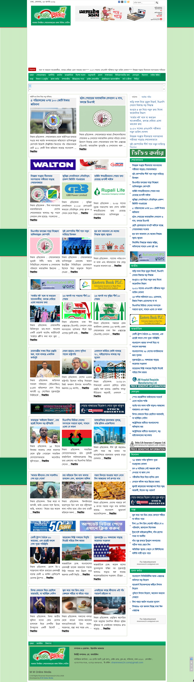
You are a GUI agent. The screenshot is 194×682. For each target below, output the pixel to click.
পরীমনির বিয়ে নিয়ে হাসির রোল (145, 477)
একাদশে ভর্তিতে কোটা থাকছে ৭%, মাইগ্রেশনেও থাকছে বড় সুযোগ (107, 354)
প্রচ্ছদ (32, 75)
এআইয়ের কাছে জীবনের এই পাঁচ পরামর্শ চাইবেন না (109, 592)
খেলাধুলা (136, 75)
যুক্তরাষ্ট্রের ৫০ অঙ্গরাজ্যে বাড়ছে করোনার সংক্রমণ (108, 539)
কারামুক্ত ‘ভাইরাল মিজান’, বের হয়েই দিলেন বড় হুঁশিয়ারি (45, 422)
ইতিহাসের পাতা (78, 79)
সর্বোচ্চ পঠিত (146, 97)
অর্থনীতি (51, 75)
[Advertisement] (97, 47)
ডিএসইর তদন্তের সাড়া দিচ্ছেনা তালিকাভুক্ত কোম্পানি (45, 233)
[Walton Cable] (102, 165)
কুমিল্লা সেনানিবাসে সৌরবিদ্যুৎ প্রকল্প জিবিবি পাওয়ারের (76, 177)
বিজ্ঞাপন (48, 643)
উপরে (191, 666)
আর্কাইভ (40, 643)
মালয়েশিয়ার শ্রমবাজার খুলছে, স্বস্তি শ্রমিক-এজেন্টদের (107, 422)
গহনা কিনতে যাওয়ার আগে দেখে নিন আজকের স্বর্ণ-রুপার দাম (109, 477)
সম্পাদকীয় (66, 79)
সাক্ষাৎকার (108, 75)
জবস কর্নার (55, 79)
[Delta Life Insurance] (147, 445)
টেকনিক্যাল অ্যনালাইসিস (111, 79)
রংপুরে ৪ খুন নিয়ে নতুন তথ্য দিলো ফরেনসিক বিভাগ (146, 111)
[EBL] (102, 284)
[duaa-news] (102, 526)
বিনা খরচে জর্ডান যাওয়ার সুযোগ (145, 601)
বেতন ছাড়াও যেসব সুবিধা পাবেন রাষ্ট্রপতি (74, 352)
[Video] (148, 154)
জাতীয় (59, 75)
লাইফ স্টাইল (155, 75)
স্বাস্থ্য (31, 79)
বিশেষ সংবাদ (80, 75)
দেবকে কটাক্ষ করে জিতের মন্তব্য (146, 481)
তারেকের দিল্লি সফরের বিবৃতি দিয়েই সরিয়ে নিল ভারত (76, 539)
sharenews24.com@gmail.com (127, 662)
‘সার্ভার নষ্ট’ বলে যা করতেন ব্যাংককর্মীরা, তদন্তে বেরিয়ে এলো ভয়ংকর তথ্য (43, 299)
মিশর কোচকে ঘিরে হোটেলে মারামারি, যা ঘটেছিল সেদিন (43, 592)
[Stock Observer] (102, 409)
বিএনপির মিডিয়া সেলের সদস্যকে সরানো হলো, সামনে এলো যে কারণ (76, 423)
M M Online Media (46, 678)
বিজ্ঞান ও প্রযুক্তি (42, 79)
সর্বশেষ (134, 97)
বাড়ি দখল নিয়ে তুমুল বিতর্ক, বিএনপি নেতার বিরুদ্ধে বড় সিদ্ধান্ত (147, 103)
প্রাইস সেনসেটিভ (93, 79)
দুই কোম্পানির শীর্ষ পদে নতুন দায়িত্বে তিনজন (76, 233)
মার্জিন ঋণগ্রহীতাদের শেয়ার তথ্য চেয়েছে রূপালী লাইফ (108, 177)
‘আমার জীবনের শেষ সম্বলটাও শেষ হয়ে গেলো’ (44, 477)
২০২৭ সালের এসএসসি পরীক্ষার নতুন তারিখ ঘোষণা (145, 130)
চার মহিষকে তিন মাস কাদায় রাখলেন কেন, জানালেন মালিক (76, 477)
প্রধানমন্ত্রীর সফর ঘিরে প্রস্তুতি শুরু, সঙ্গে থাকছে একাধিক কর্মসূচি (43, 354)
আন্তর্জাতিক (69, 75)
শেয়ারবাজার (41, 75)
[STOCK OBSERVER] (147, 500)
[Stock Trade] (53, 409)
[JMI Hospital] (147, 382)
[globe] (53, 284)
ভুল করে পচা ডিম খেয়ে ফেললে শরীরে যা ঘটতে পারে (76, 592)
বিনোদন (145, 75)
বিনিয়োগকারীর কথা (122, 75)
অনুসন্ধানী (91, 75)
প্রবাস (100, 75)
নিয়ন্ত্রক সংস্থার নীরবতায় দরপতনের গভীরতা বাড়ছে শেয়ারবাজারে (42, 179)
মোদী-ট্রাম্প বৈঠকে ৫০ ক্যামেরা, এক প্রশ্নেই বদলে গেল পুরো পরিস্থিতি (43, 541)
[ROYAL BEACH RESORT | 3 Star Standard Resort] (53, 526)
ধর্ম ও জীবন (126, 79)
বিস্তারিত (33, 151)
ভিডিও (136, 79)
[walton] (53, 165)
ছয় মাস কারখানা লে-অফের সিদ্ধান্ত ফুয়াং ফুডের (106, 233)
